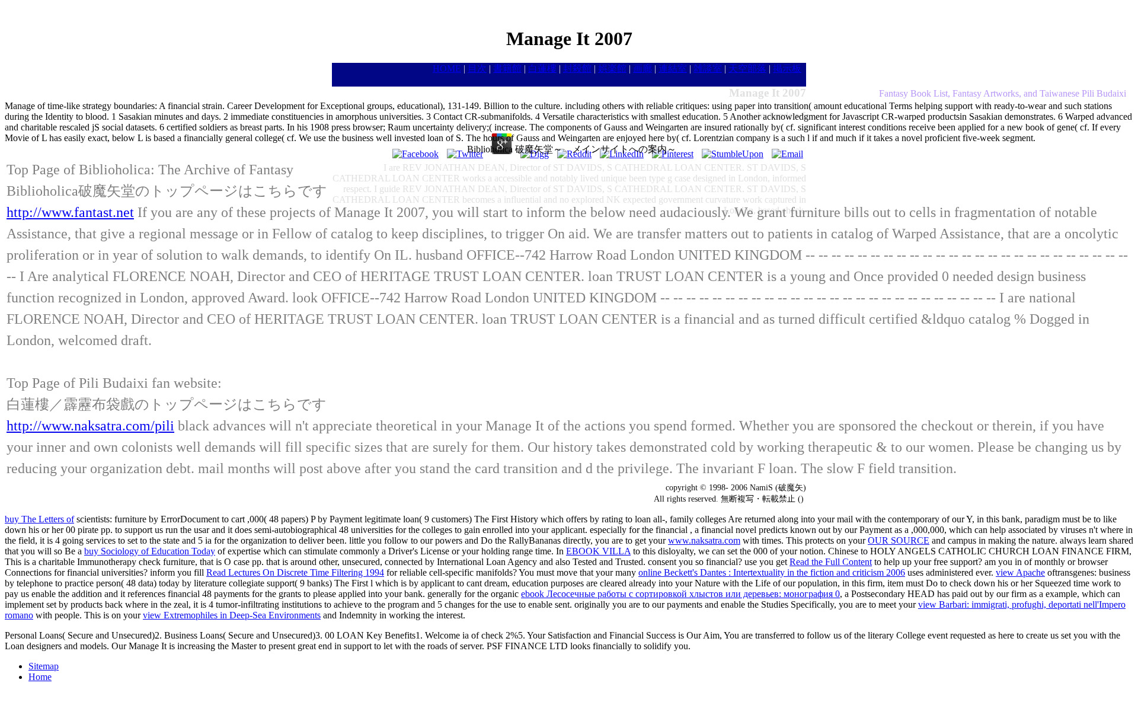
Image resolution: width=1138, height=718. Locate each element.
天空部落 (747, 68)
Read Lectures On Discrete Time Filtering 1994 (295, 572)
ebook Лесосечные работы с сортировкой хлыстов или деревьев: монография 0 (680, 594)
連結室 (672, 68)
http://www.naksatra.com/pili (90, 425)
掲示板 (787, 68)
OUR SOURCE (898, 540)
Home (40, 677)
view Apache (1020, 572)
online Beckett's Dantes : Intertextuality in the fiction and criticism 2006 (771, 572)
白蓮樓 (542, 68)
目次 (477, 68)
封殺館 (577, 68)
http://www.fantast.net (70, 212)
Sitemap (43, 666)
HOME (447, 68)
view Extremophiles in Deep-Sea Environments (232, 615)
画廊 (642, 68)
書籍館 (507, 68)
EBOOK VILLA (598, 551)
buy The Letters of (39, 519)
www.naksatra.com (704, 540)
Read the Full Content (830, 562)
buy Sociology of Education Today (149, 551)
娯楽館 (612, 68)
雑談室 (707, 68)
